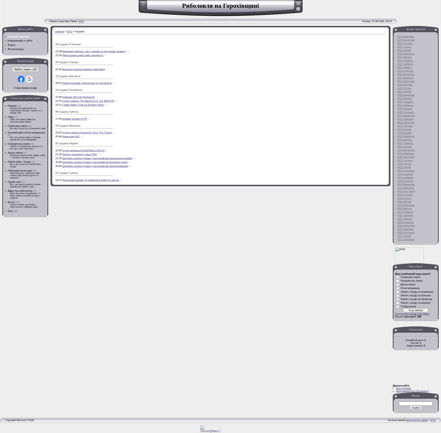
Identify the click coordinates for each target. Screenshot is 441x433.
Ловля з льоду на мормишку (417, 291)
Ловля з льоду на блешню (416, 295)
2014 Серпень (405, 181)
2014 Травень (405, 174)
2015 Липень (404, 218)
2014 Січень (404, 163)
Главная (59, 31)
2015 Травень (405, 212)
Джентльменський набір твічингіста (82, 55)
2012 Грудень (405, 126)
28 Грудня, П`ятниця (68, 44)
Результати (401, 313)
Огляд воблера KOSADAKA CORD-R (83, 150)
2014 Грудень (405, 194)
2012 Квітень (404, 98)
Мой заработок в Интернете (412, 391)
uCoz (433, 420)
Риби (11, 117)
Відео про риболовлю (20, 190)
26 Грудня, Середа (66, 62)
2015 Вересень (406, 225)
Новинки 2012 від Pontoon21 (78, 97)
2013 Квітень (404, 139)
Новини (12, 105)
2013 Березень (406, 136)
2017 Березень (406, 239)
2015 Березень (406, 205)
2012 (69, 31)
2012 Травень (405, 101)
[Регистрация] (298, 5)
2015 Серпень (405, 222)
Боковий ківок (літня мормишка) (26, 132)
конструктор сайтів (417, 420)
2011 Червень (405, 64)
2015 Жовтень (405, 229)
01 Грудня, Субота (66, 173)
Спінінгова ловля (17, 126)
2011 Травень (405, 60)
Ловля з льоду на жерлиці (415, 302)
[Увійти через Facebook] (21, 79)
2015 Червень (405, 215)
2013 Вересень (406, 150)
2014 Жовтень (405, 187)
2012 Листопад (406, 122)
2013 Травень (405, 143)
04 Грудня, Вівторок (68, 125)
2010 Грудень (405, 43)
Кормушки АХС (71, 136)
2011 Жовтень (405, 77)
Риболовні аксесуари (20, 170)
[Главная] (143, 5)
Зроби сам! (14, 181)
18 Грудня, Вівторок (68, 76)
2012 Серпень (405, 112)
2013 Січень (404, 129)
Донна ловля (15, 152)
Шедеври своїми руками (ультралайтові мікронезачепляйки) (97, 158)
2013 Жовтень (405, 153)
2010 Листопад (406, 40)
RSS (81, 21)
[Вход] (298, 10)
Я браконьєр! (408, 306)
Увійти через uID (25, 69)
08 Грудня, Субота (66, 111)
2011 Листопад (405, 81)
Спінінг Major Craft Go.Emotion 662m (83, 104)
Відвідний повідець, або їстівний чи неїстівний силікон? (94, 51)
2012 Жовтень (405, 119)
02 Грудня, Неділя (66, 143)
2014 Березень (406, 170)
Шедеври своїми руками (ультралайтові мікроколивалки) (95, 166)
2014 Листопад (406, 191)
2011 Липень (404, 67)
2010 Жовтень (405, 36)
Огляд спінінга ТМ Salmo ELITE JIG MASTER (88, 101)
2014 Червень (405, 177)
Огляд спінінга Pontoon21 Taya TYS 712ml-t (87, 132)
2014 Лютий (404, 167)
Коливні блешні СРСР (74, 118)
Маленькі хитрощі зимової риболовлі (83, 69)
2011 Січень (404, 46)
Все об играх (403, 388)
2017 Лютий (404, 236)
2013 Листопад (406, 156)
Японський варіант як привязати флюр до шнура (90, 180)
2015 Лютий (404, 201)
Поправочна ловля (19, 143)
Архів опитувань (419, 313)
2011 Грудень (405, 84)
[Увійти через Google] (29, 79)
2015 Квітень (404, 208)
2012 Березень (406, 95)
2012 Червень (405, 105)
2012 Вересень (406, 115)
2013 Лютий (404, 132)
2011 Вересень (406, 74)
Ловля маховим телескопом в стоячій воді (87, 83)
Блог (10, 211)
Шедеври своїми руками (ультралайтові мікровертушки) (95, 162)
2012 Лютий (404, 91)
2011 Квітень (404, 57)
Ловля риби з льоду (19, 161)
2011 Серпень (405, 70)
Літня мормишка (410, 288)
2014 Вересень (406, 184)
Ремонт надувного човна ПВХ (79, 154)
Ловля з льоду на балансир (416, 299)
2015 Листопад (406, 232)
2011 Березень (405, 53)
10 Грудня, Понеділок (68, 90)
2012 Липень (404, 108)
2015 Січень (404, 198)
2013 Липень (404, 146)
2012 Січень (404, 88)
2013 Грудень (405, 160)
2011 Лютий (404, 50)
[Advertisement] (16, 291)
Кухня (11, 202)
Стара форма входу (25, 87)
